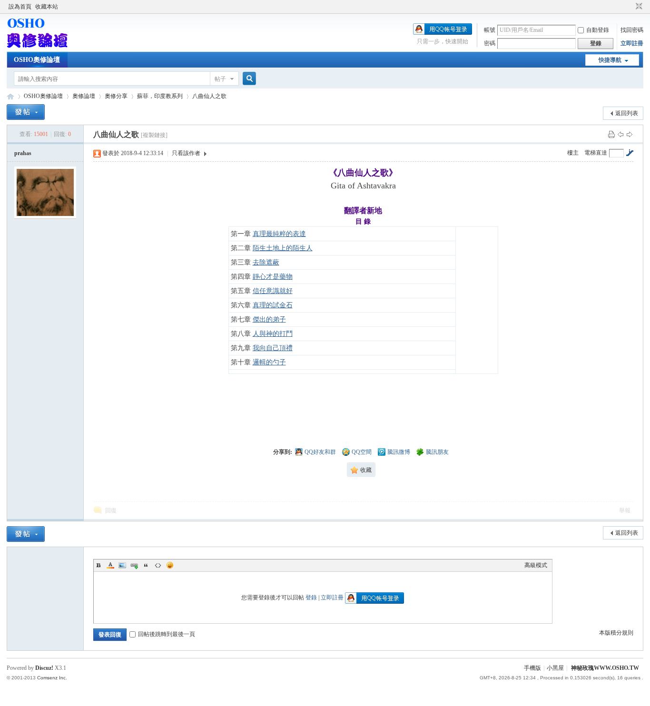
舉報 (624, 510)
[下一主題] (629, 134)
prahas (22, 153)
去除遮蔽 (266, 262)
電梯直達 (595, 152)
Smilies (170, 565)
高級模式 (535, 565)
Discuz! (44, 668)
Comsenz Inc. (52, 677)
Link (134, 565)
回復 (111, 510)
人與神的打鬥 (273, 333)
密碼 (489, 43)
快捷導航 (610, 60)
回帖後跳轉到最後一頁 (166, 634)
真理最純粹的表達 (279, 233)
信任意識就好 (273, 290)
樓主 (573, 152)
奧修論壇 (83, 96)
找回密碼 (631, 30)
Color (110, 565)
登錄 (311, 597)
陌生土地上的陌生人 (283, 248)
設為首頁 (20, 6)
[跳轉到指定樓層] (629, 153)
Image (122, 565)
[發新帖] (26, 112)
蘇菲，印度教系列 (160, 96)
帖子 (220, 79)
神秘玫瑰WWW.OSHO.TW (605, 668)
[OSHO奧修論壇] (37, 46)
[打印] (611, 134)
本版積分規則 (616, 632)
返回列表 (626, 113)
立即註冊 (631, 43)
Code (158, 565)
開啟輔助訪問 (630, 6)
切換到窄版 (637, 6)
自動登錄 (597, 30)
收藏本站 (46, 6)
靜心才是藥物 (273, 276)
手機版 (532, 668)
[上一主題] (620, 134)
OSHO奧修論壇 (37, 59)
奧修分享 (116, 96)
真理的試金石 (273, 305)
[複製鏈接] (154, 135)
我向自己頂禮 (273, 348)
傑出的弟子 (269, 319)
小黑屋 (555, 668)
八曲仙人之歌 (209, 96)
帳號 (489, 30)
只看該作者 (186, 153)
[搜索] (248, 78)
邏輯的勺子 (269, 362)
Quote (146, 565)
